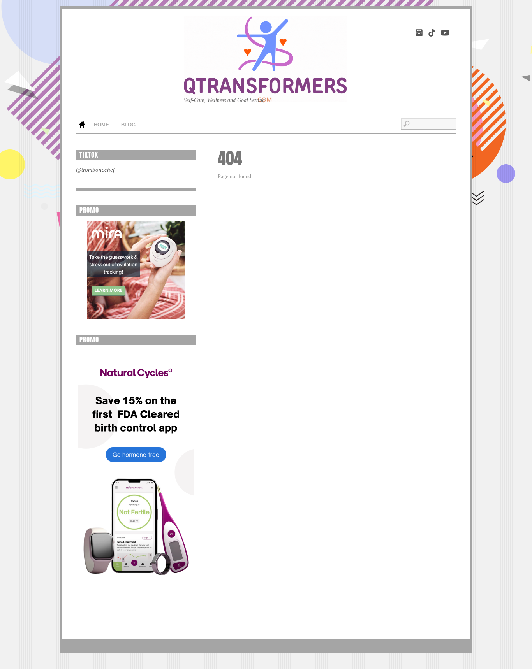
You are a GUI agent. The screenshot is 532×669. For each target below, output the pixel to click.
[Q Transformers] (265, 89)
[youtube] (444, 31)
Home (82, 125)
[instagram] (419, 31)
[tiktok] (431, 31)
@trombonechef (95, 170)
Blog (128, 125)
